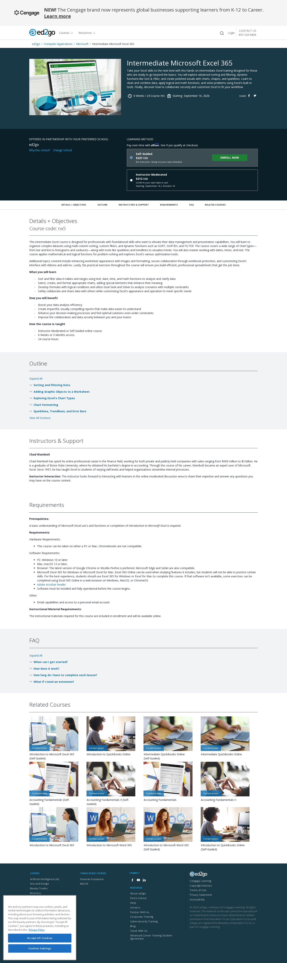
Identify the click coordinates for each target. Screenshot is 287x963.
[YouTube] (138, 880)
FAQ (191, 204)
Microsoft (82, 44)
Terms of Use (198, 890)
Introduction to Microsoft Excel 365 (51, 845)
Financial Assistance (92, 879)
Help (133, 903)
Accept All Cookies (40, 938)
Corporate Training (141, 916)
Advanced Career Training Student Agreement (151, 937)
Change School (62, 150)
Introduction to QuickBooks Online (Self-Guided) (223, 847)
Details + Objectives (73, 204)
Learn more (57, 16)
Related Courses (215, 204)
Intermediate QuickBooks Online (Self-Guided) (164, 756)
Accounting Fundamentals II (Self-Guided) (108, 802)
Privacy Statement (201, 895)
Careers (135, 907)
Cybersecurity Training (144, 921)
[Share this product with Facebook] (249, 96)
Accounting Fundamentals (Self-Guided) (49, 802)
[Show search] (221, 33)
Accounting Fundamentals (160, 800)
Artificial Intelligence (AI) (44, 879)
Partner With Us (139, 912)
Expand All (35, 378)
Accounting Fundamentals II (218, 800)
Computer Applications (58, 44)
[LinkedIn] (144, 880)
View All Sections (40, 418)
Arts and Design (39, 883)
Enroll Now (229, 157)
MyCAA (84, 883)
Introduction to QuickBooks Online (108, 754)
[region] (39, 927)
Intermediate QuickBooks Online (221, 754)
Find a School (138, 898)
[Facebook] (132, 880)
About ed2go (138, 893)
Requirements (169, 204)
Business (35, 893)
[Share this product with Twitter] (255, 96)
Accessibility (197, 899)
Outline (102, 204)
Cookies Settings (39, 948)
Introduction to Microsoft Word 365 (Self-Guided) (166, 847)
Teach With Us (138, 930)
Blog (132, 926)
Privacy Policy (37, 930)
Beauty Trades (39, 888)
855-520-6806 (247, 35)
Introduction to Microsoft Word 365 (109, 845)
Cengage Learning (200, 881)
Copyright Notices (201, 885)
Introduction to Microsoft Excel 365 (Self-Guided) (51, 756)
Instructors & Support (134, 204)
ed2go (36, 44)
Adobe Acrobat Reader (51, 584)
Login (231, 33)
